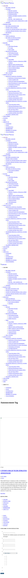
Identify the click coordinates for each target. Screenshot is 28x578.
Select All (9, 556)
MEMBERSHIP (6, 507)
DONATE (5, 525)
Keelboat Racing (10, 561)
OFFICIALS (5, 502)
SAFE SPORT (6, 522)
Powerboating (9, 564)
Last (16, 541)
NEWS (4, 515)
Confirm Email (17, 546)
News (3, 478)
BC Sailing (4, 476)
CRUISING (5, 506)
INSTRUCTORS (6, 501)
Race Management (10, 563)
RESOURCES (6, 518)
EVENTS (5, 517)
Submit (2, 573)
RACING (5, 504)
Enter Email (17, 544)
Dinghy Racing (10, 559)
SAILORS (5, 499)
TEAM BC (5, 520)
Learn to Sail (9, 558)
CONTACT (5, 523)
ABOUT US (5, 509)
